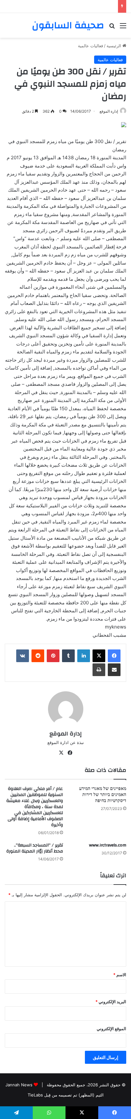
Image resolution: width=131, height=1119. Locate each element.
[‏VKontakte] (22, 655)
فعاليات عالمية (90, 45)
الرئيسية (114, 45)
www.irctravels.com (107, 845)
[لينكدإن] (83, 655)
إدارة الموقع (109, 111)
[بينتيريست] (53, 655)
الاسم (119, 974)
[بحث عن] (112, 28)
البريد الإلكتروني (110, 1001)
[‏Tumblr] (68, 655)
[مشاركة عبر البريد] (114, 669)
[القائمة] (123, 28)
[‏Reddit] (37, 655)
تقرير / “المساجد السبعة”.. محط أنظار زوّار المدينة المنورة (34, 848)
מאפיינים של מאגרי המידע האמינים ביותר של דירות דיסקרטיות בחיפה (102, 795)
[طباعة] (99, 669)
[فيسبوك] (114, 655)
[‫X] (99, 655)
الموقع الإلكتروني (111, 1028)
